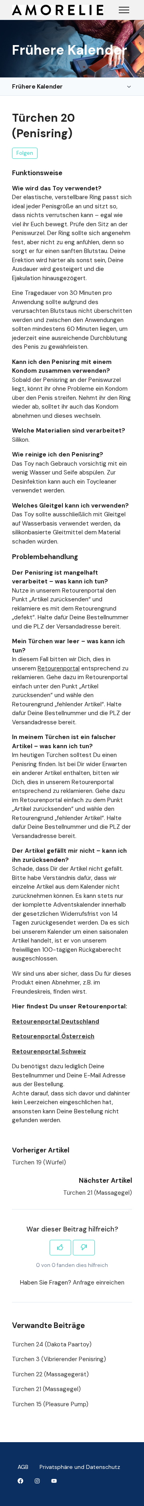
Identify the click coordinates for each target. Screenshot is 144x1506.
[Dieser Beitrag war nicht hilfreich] (84, 1248)
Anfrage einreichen (98, 1283)
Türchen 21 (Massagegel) (97, 1193)
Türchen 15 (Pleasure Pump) (50, 1404)
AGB (23, 1466)
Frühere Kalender (37, 87)
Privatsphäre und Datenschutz (80, 1466)
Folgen (24, 153)
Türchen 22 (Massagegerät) (50, 1374)
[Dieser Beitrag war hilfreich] (61, 1248)
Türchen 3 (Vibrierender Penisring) (59, 1359)
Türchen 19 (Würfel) (39, 1162)
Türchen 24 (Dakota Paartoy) (52, 1344)
